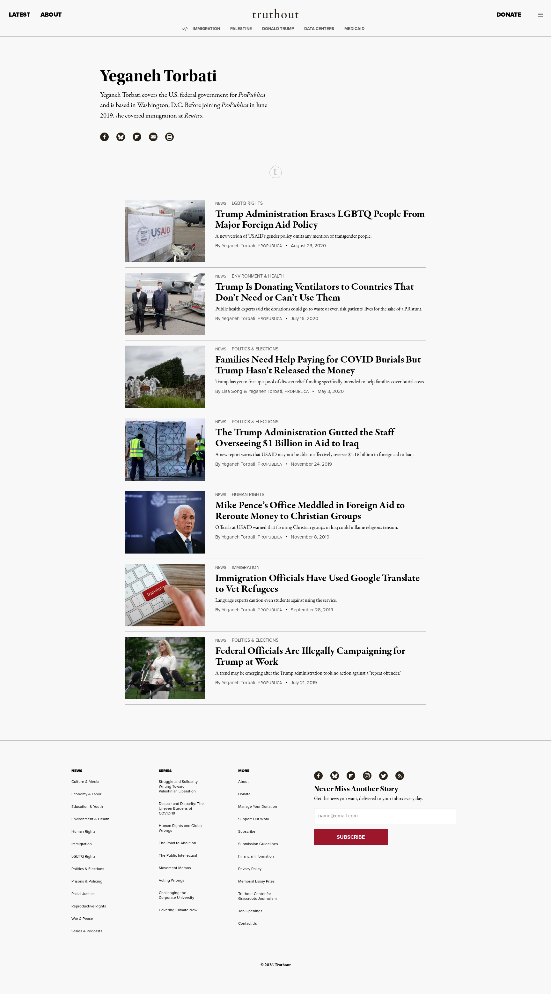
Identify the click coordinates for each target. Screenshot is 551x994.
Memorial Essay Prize (256, 881)
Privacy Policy (249, 869)
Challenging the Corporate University (176, 895)
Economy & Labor (86, 794)
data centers (319, 29)
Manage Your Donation (257, 806)
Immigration (206, 29)
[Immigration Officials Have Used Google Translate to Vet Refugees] (165, 595)
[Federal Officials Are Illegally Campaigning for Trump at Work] (165, 668)
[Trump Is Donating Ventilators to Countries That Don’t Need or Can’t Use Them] (165, 304)
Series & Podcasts (86, 931)
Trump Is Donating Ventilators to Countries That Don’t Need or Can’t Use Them (314, 292)
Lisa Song (232, 391)
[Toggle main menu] (536, 15)
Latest (19, 14)
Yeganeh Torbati (238, 245)
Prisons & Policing (86, 881)
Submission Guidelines (258, 844)
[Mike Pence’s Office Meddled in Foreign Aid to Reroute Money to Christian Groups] (165, 522)
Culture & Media (85, 781)
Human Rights (248, 494)
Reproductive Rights (88, 906)
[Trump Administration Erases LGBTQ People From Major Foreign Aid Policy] (165, 231)
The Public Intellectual (178, 855)
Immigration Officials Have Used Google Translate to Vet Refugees (317, 583)
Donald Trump (278, 29)
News (220, 203)
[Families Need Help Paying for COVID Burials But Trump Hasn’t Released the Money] (165, 377)
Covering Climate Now (178, 910)
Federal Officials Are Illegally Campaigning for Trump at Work (310, 656)
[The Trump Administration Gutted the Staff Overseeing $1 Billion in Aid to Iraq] (165, 449)
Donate (508, 14)
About (51, 14)
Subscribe (246, 831)
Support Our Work (253, 819)
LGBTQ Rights (247, 203)
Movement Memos (175, 868)
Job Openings (250, 911)
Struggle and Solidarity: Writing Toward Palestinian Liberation (179, 786)
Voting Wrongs (171, 880)
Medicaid (354, 29)
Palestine (241, 29)
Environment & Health (258, 276)
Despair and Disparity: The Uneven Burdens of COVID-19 (181, 808)
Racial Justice (83, 894)
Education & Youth (87, 806)
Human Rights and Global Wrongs (180, 828)
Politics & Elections (255, 349)
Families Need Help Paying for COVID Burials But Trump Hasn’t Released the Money (318, 365)
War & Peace (82, 918)
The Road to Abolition (177, 843)
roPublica (270, 246)
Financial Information (256, 856)
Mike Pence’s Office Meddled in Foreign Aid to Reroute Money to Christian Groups (310, 511)
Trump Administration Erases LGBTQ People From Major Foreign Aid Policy (320, 219)
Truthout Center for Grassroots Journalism (257, 896)
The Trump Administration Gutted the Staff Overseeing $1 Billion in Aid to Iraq (304, 438)
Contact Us (247, 923)
